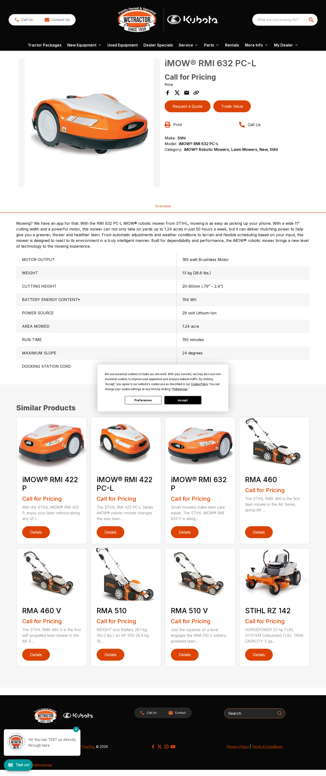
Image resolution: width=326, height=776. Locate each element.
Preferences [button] (180, 389)
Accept (183, 400)
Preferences (143, 400)
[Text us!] (18, 765)
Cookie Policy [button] (199, 384)
